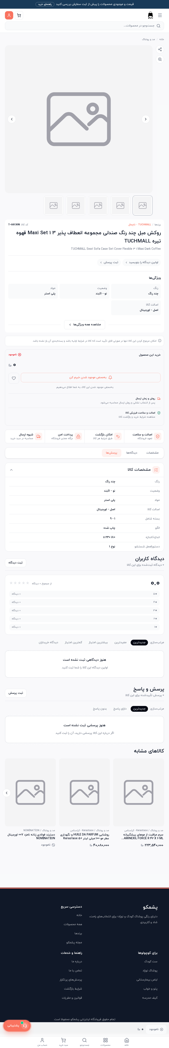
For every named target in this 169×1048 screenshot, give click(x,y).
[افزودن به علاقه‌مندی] (13, 378)
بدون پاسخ (100, 709)
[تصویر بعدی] (12, 119)
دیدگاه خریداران (48, 642)
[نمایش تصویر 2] (120, 205)
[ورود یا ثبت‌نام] (9, 15)
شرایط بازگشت (73, 989)
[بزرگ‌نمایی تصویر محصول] (78, 119)
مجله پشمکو (74, 943)
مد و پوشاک (148, 39)
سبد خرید (63, 1045)
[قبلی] (162, 793)
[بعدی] (6, 793)
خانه (161, 39)
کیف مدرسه (149, 998)
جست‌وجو (84, 1045)
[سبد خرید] (19, 15)
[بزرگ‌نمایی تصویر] (160, 59)
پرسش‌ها (111, 453)
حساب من (42, 1045)
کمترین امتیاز (73, 642)
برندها (158, 224)
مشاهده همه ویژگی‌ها (87, 325)
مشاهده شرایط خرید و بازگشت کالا (137, 417)
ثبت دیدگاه (15, 563)
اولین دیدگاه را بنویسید (143, 262)
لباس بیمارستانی (146, 980)
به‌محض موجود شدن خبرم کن (88, 377)
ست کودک (150, 962)
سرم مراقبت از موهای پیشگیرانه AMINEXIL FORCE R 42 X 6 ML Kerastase (143, 836)
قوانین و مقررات (72, 998)
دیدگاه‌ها (131, 453)
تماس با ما (75, 971)
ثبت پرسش (111, 262)
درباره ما (77, 962)
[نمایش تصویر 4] (76, 205)
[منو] (160, 15)
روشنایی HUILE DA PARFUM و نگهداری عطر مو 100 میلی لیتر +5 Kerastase (84, 836)
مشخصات (152, 453)
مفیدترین (120, 642)
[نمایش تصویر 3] (98, 205)
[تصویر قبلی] (146, 119)
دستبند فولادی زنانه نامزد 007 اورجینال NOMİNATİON (31, 836)
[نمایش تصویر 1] (143, 205)
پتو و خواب (150, 989)
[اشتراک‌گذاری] (160, 49)
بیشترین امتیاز (98, 642)
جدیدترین (139, 642)
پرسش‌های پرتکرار (71, 980)
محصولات (105, 1045)
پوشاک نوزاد (150, 971)
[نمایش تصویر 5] (53, 205)
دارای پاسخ (120, 709)
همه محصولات (73, 924)
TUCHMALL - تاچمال (139, 224)
